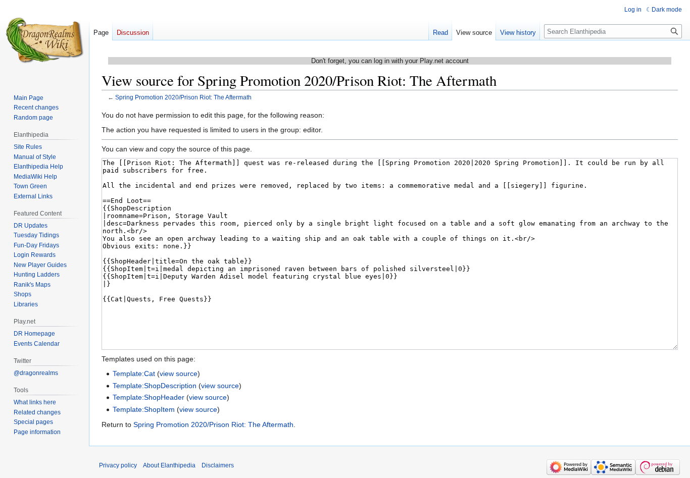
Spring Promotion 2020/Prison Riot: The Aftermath (183, 97)
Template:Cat (134, 373)
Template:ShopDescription (154, 386)
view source (179, 373)
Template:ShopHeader (148, 397)
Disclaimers (218, 465)
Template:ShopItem (144, 409)
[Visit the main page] (44, 40)
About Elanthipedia (169, 465)
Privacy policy (118, 465)
